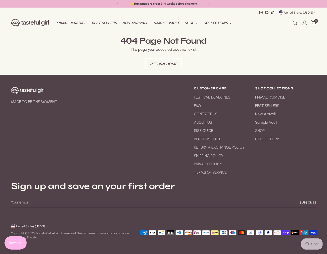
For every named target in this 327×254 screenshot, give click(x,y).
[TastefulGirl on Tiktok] (272, 12)
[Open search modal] (295, 22)
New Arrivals (265, 114)
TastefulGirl (43, 233)
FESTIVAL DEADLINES (212, 97)
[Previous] (118, 4)
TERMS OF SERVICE (210, 172)
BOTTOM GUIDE (207, 139)
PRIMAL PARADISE (270, 97)
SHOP (260, 130)
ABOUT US (203, 122)
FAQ (197, 105)
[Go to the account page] (304, 22)
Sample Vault (266, 122)
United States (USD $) (298, 12)
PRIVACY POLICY (208, 164)
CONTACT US (205, 114)
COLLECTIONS (267, 139)
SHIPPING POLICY (208, 155)
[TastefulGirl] (30, 23)
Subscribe (308, 202)
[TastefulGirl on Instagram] (261, 12)
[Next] (209, 4)
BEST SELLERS (267, 105)
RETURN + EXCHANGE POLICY (219, 147)
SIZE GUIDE (203, 130)
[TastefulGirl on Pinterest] (267, 12)
